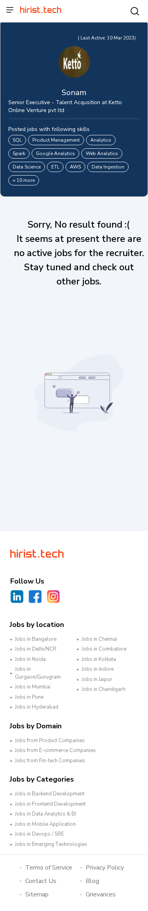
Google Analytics (55, 153)
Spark (19, 153)
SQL (17, 140)
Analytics (100, 140)
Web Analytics (102, 153)
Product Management (56, 140)
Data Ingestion (108, 167)
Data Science (27, 167)
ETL (55, 167)
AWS (75, 167)
